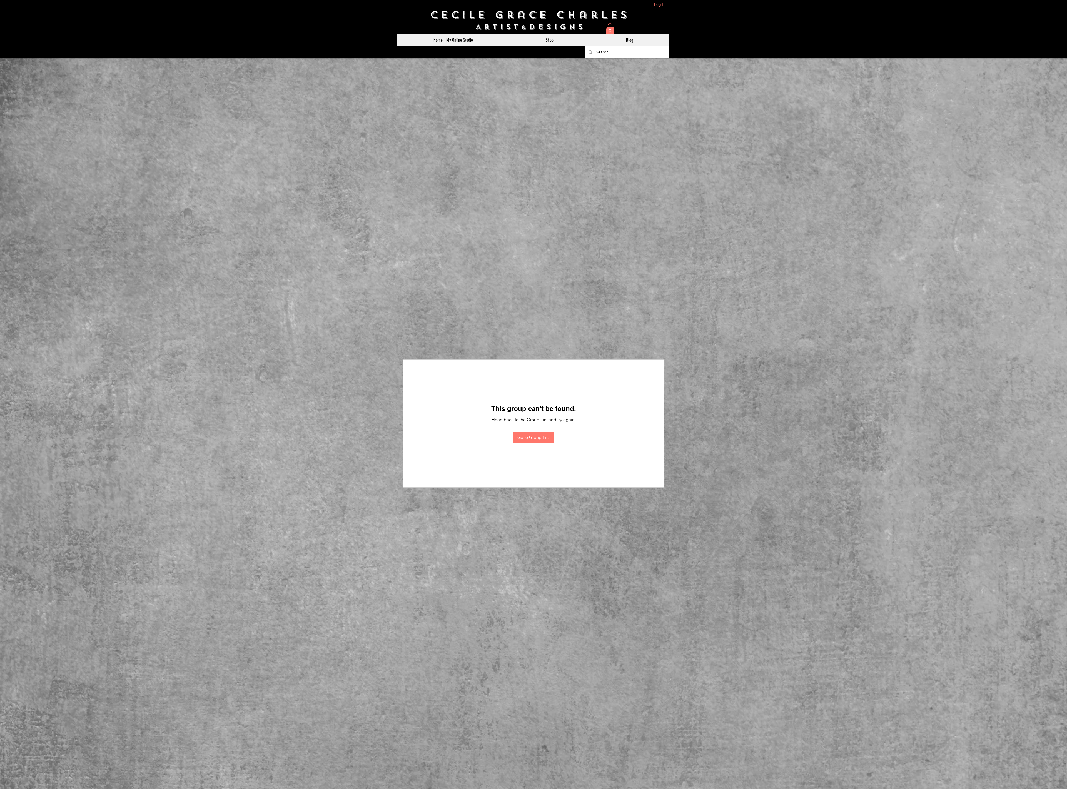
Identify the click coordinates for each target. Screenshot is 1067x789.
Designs (560, 26)
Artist (498, 26)
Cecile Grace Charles (533, 14)
